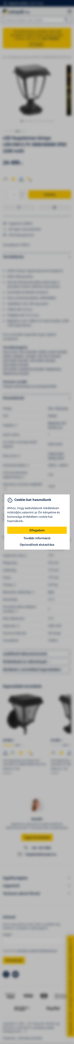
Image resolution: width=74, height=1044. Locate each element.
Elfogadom (37, 530)
